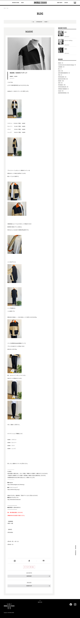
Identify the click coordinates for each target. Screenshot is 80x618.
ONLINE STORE (15, 2)
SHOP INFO (59, 2)
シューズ (13, 448)
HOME (5, 8)
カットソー (14, 442)
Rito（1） (60, 69)
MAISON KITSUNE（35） (63, 79)
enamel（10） (61, 91)
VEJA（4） (60, 75)
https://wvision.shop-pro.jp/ (14, 489)
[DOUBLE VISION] (40, 3)
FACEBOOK (75, 547)
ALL (33, 21)
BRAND (45, 21)
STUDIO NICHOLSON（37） (63, 87)
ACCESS (66, 2)
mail (43, 560)
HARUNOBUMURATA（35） (64, 93)
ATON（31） (60, 83)
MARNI (15, 76)
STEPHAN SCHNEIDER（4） (63, 89)
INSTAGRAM (75, 552)
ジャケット (14, 439)
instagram (15, 561)
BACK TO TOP (40, 602)
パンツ (13, 445)
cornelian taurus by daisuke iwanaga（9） (67, 65)
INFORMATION (39, 21)
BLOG (22, 2)
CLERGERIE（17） (61, 67)
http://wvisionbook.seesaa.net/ (14, 499)
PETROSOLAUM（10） (62, 77)
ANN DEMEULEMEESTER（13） (64, 73)
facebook (29, 561)
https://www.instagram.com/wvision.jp (16, 484)
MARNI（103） (61, 81)
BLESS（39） (61, 71)
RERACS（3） (61, 63)
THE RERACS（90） (62, 85)
